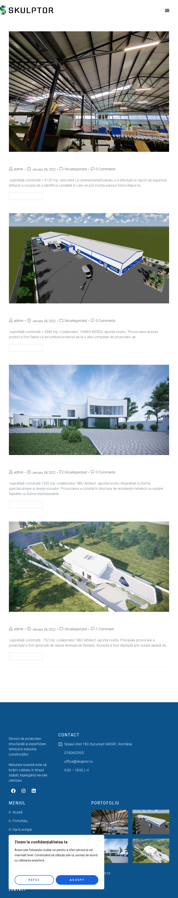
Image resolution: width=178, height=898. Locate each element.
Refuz (34, 879)
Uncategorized (75, 169)
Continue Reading (28, 195)
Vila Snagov (21, 463)
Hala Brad (19, 159)
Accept (77, 879)
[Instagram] (23, 791)
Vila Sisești (20, 619)
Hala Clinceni (22, 311)
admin (18, 169)
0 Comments (105, 169)
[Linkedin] (33, 791)
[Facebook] (13, 791)
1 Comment (105, 629)
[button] (167, 10)
